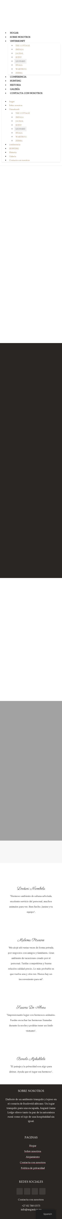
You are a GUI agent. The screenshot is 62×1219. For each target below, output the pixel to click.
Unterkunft (17, 41)
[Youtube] (42, 1191)
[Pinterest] (35, 1191)
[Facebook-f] (20, 1191)
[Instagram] (27, 1191)
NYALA (19, 65)
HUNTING (15, 81)
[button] (31, 97)
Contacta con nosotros (26, 93)
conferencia (18, 77)
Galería (15, 89)
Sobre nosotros (20, 37)
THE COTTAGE (23, 45)
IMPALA (20, 49)
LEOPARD (20, 61)
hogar (14, 33)
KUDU (18, 57)
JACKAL (19, 53)
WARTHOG (21, 69)
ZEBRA (19, 73)
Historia (15, 85)
